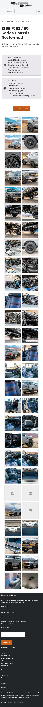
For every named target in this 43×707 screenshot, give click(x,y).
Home (4, 22)
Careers (4, 683)
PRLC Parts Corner (8, 612)
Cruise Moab (5, 656)
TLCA (3, 653)
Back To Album (23, 109)
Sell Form (4, 675)
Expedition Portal (7, 663)
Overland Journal (7, 658)
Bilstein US (5, 666)
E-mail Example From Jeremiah (12, 703)
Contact (4, 678)
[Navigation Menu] (39, 11)
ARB (2, 661)
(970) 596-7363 (8, 11)
